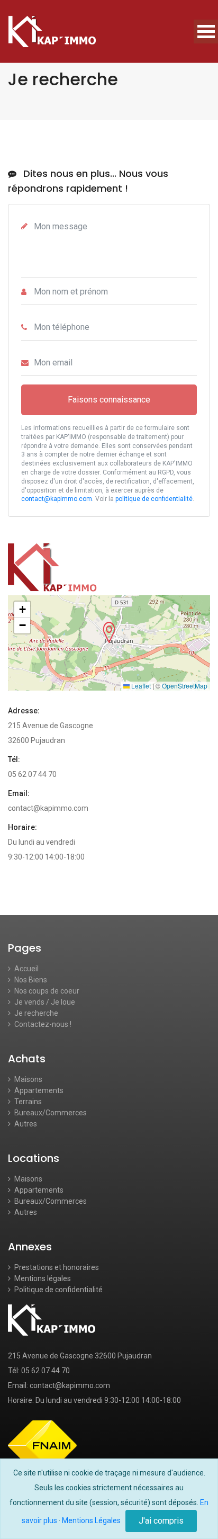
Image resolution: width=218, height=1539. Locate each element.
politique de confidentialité (154, 499)
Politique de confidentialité (58, 1289)
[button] (109, 632)
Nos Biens (30, 980)
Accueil (26, 968)
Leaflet (140, 685)
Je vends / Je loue (44, 1002)
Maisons (27, 1079)
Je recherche (35, 1013)
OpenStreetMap (184, 685)
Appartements (38, 1090)
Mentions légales (42, 1278)
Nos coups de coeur (46, 991)
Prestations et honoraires (56, 1267)
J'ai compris (161, 1521)
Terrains (27, 1101)
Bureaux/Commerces (50, 1112)
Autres (25, 1124)
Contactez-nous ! (42, 1024)
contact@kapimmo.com (56, 499)
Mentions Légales (91, 1520)
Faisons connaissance (109, 400)
